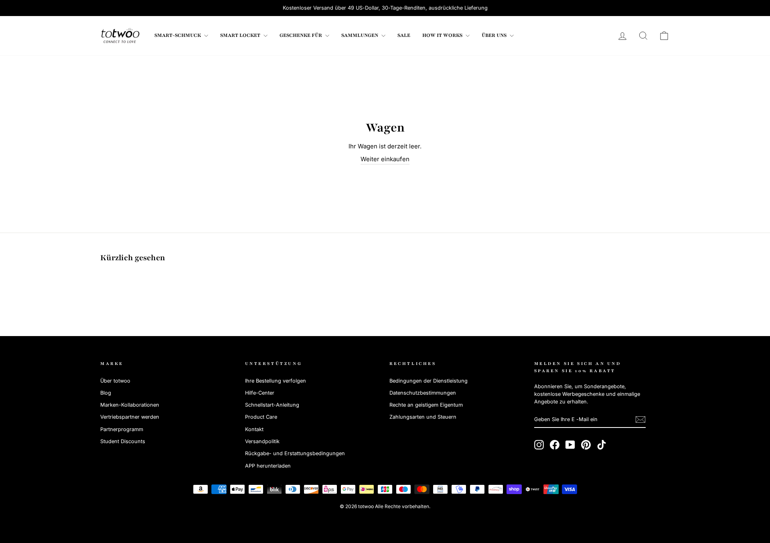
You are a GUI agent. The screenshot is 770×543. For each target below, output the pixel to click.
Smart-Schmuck (178, 35)
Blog (105, 393)
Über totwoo (115, 381)
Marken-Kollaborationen (129, 405)
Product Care (261, 417)
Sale (403, 35)
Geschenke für (301, 35)
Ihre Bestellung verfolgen (275, 381)
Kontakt (254, 429)
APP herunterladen (268, 466)
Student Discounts (122, 441)
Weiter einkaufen (385, 159)
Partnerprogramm (121, 429)
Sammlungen (360, 35)
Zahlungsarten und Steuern (422, 417)
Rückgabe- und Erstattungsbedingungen (295, 453)
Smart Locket (240, 35)
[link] (120, 35)
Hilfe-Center (259, 393)
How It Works (443, 35)
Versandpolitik (262, 441)
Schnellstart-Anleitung (272, 405)
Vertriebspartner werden (129, 417)
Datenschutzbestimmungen (422, 393)
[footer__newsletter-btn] (640, 419)
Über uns (495, 35)
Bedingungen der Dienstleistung (428, 381)
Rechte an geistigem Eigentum (426, 405)
